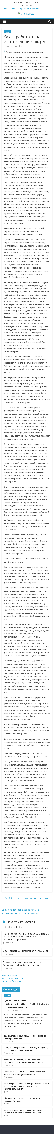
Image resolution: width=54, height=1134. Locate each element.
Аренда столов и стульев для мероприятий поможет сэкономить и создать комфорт (23, 1111)
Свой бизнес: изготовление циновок (25, 898)
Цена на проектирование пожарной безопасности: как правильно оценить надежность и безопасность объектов (26, 1086)
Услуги (7, 995)
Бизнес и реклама (9, 975)
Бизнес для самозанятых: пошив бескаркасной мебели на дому (22, 964)
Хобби (7, 32)
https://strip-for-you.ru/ (11, 981)
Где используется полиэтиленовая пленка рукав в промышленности (27, 1003)
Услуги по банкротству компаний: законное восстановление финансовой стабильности (23, 1061)
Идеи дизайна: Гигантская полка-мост (25, 950)
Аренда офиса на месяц (12, 978)
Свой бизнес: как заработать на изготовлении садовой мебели (21, 911)
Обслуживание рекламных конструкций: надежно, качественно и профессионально (26, 1049)
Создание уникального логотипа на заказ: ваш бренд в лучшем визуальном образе (24, 1073)
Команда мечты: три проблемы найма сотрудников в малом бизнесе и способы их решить (26, 936)
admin (20, 46)
